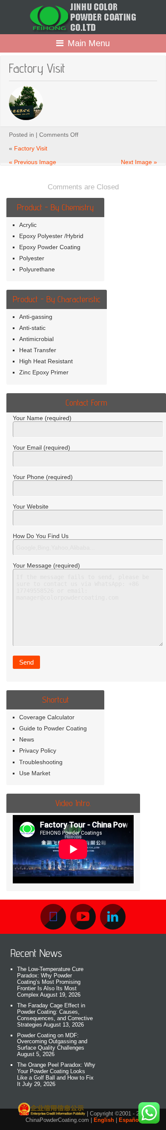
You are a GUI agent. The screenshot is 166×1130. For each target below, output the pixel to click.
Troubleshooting (41, 762)
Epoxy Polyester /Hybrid (51, 235)
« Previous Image (32, 162)
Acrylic (28, 224)
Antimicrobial (36, 338)
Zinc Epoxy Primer (44, 372)
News (26, 739)
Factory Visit (30, 148)
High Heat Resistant (46, 361)
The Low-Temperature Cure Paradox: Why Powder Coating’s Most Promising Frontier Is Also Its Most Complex (50, 982)
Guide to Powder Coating (53, 728)
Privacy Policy (37, 750)
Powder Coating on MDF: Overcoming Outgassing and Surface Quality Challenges (52, 1041)
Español (129, 1120)
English (104, 1120)
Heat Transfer (37, 350)
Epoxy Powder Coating (49, 247)
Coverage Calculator (46, 717)
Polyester (31, 258)
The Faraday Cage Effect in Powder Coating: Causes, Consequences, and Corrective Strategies (55, 1015)
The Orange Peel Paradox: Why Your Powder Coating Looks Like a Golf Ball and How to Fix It (56, 1074)
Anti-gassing (35, 316)
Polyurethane (37, 269)
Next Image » (139, 162)
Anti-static (32, 327)
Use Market (34, 773)
